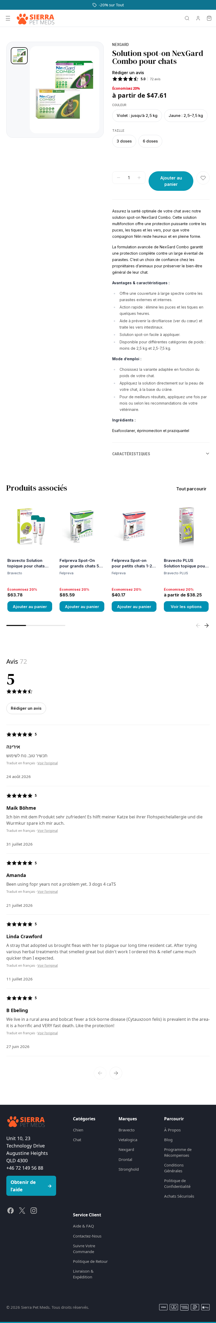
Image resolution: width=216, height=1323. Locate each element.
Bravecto (127, 1129)
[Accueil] (35, 18)
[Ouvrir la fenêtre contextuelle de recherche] (187, 18)
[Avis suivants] (116, 1073)
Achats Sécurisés (179, 1196)
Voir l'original (47, 763)
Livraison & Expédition (83, 1273)
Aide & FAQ (83, 1226)
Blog (168, 1139)
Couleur (119, 105)
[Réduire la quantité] (118, 178)
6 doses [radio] (150, 141)
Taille (118, 130)
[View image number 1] (19, 55)
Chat (77, 1139)
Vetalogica (128, 1139)
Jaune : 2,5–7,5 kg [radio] (186, 115)
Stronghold (129, 1169)
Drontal (125, 1159)
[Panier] (209, 18)
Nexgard (126, 1149)
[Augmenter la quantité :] (139, 178)
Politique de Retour (90, 1261)
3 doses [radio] (124, 141)
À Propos (172, 1129)
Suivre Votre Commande (84, 1248)
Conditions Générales (174, 1167)
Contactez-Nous (87, 1236)
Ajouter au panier (30, 606)
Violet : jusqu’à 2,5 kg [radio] (137, 115)
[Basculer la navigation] (8, 18)
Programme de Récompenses (178, 1152)
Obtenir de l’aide (31, 1186)
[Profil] (198, 18)
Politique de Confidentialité (177, 1183)
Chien (78, 1129)
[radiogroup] (161, 115)
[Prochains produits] (206, 625)
